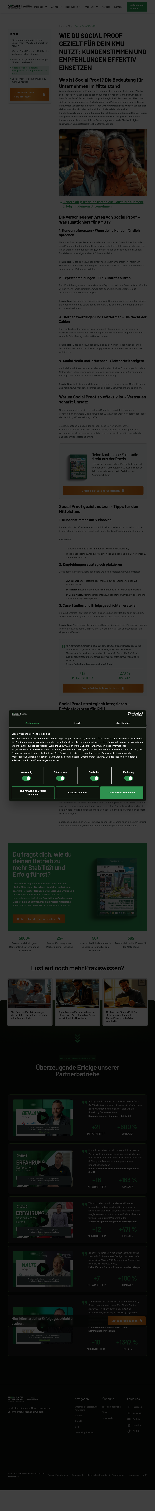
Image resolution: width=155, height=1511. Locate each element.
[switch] (60, 778)
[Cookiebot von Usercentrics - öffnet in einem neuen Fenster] (130, 714)
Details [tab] (77, 723)
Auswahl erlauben (77, 792)
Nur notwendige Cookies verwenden (33, 792)
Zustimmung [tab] (32, 723)
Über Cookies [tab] (123, 723)
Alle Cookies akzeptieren (122, 792)
